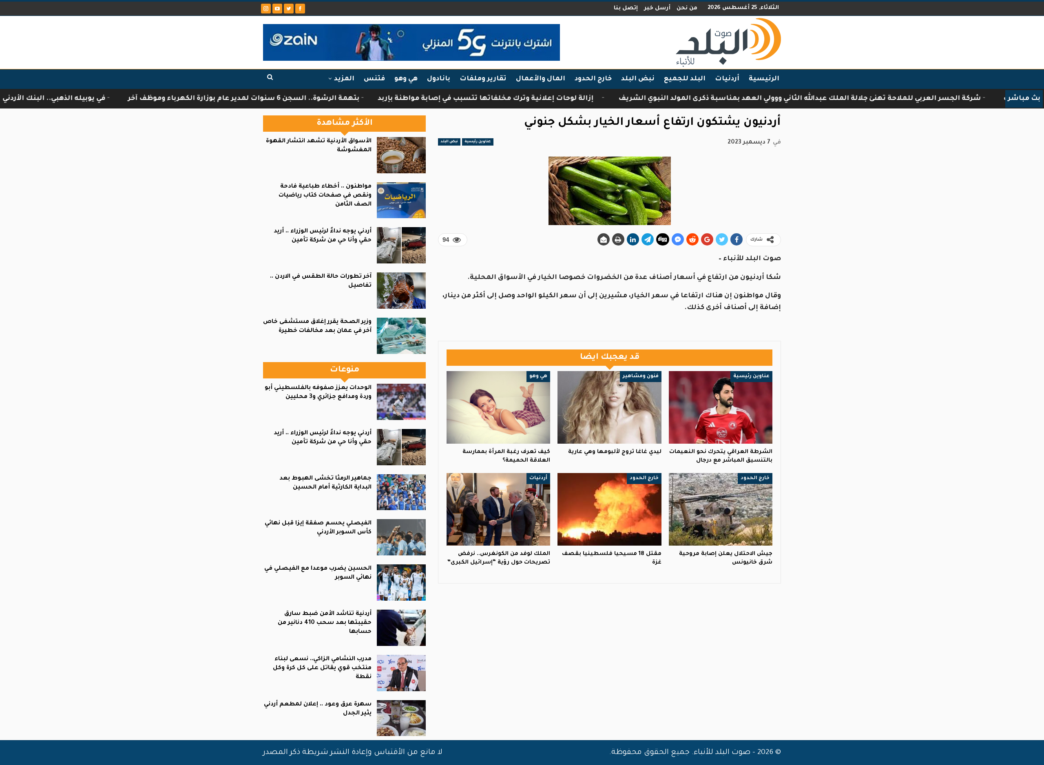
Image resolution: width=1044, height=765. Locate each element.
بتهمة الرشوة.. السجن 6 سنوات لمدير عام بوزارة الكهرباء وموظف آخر (318, 98)
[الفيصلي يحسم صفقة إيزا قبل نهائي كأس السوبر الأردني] (401, 537)
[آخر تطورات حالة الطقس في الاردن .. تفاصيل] (401, 290)
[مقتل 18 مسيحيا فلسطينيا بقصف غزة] (609, 509)
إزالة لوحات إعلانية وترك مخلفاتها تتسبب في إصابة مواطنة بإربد (560, 98)
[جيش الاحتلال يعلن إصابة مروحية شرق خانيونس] (720, 509)
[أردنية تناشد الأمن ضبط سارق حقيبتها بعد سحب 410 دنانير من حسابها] (401, 628)
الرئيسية (764, 79)
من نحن (687, 8)
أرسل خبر (657, 8)
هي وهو (406, 79)
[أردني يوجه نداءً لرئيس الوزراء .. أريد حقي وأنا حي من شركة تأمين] (401, 245)
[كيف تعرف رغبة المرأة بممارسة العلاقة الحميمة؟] (498, 407)
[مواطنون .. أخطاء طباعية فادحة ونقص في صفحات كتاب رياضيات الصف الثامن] (401, 200)
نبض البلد (638, 79)
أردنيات (727, 79)
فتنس (374, 79)
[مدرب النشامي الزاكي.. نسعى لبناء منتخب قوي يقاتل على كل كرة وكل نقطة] (401, 673)
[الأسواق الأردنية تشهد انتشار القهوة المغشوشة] (401, 155)
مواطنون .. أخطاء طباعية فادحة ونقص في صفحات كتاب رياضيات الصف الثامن (325, 196)
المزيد (344, 79)
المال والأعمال (540, 79)
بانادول (438, 79)
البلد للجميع (685, 79)
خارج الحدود (593, 79)
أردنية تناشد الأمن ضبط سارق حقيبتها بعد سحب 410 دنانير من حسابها (325, 623)
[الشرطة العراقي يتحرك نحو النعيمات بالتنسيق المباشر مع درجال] (720, 407)
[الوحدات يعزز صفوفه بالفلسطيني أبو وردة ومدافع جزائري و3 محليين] (401, 402)
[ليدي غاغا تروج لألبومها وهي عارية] (609, 407)
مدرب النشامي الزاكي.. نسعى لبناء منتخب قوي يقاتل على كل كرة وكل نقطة (322, 668)
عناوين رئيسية (477, 142)
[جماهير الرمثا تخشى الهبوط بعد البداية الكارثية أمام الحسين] (401, 492)
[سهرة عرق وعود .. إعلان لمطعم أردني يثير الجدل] (401, 718)
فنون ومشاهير (641, 376)
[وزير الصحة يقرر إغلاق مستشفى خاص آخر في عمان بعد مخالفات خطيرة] (401, 336)
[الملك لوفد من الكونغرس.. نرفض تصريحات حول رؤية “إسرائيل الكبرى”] (498, 509)
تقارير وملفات (483, 79)
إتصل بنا (626, 8)
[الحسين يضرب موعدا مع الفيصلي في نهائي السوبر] (401, 582)
